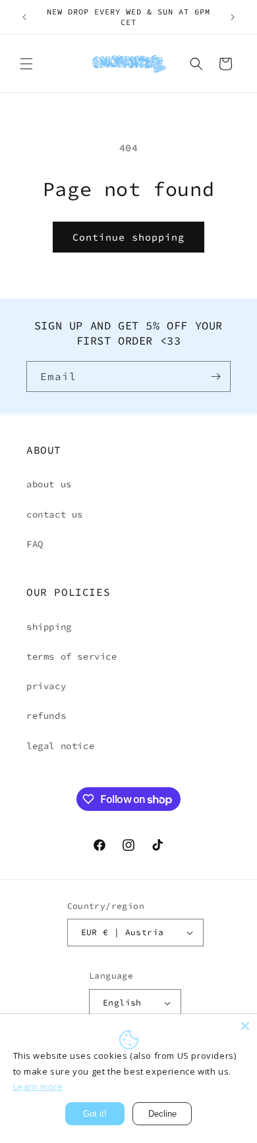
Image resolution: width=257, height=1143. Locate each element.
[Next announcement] (232, 17)
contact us (54, 514)
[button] (26, 63)
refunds (46, 715)
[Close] (245, 1026)
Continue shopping (128, 237)
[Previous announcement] (24, 17)
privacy (46, 686)
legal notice (60, 746)
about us (49, 484)
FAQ (34, 544)
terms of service (71, 656)
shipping (49, 627)
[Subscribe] (215, 376)
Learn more (38, 1086)
